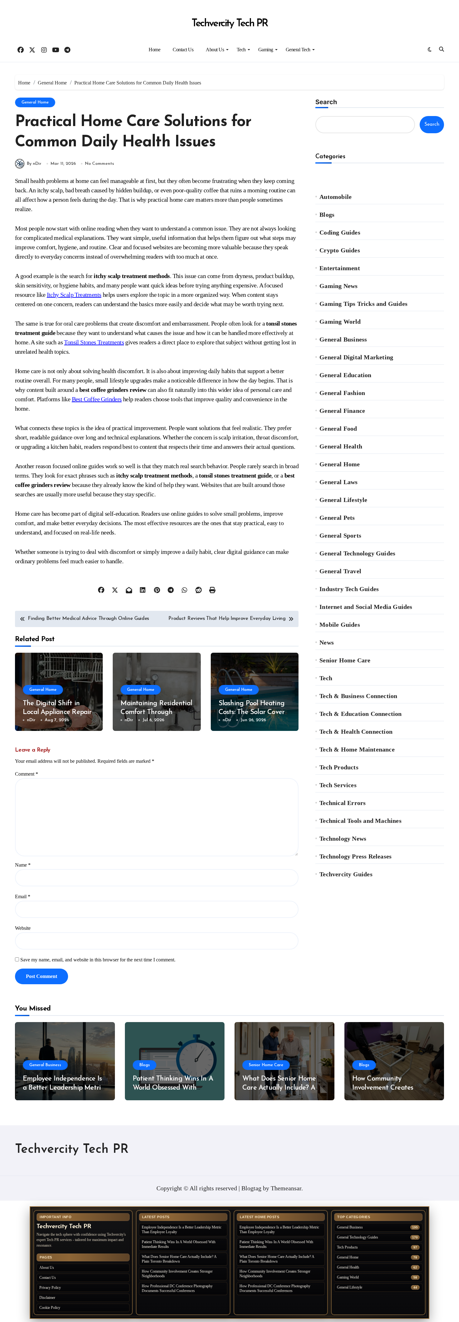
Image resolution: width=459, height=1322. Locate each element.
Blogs (326, 214)
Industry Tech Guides (349, 588)
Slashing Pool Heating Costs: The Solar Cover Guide (252, 712)
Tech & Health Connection (355, 731)
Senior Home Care (344, 660)
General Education (345, 375)
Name (23, 865)
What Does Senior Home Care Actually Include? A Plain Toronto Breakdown (279, 1087)
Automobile (335, 196)
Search (326, 102)
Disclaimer (47, 1297)
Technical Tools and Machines (360, 820)
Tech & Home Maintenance (357, 749)
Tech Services (338, 785)
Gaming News (338, 285)
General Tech (298, 49)
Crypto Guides (339, 250)
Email (22, 896)
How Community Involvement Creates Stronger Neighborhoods (389, 1087)
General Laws (338, 482)
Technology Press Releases (355, 856)
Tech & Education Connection (360, 713)
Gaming (265, 49)
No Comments (99, 163)
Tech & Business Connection (358, 695)
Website (23, 928)
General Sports (340, 535)
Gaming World (340, 321)
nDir (31, 720)
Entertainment (339, 268)
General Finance (342, 410)
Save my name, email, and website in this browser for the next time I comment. (97, 959)
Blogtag (251, 1188)
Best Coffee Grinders (97, 399)
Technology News (342, 838)
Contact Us (183, 49)
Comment (26, 774)
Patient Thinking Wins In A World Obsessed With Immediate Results (173, 1087)
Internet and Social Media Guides (365, 606)
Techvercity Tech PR (229, 23)
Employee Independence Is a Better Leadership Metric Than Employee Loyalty (63, 1087)
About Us (215, 49)
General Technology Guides (357, 553)
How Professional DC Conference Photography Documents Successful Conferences (177, 1288)
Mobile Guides (339, 624)
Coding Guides (339, 232)
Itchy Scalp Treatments (74, 294)
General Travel (340, 571)
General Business (343, 339)
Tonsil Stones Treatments (94, 342)
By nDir (34, 163)
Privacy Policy (50, 1287)
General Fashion (342, 392)
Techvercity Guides (346, 874)
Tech (241, 49)
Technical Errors (342, 802)
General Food (338, 428)
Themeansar (286, 1188)
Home (154, 49)
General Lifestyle (343, 499)
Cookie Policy (49, 1307)
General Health (340, 446)
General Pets (337, 517)
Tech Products (338, 767)
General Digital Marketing (356, 357)
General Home (35, 102)
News (326, 642)
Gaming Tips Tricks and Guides (363, 303)
